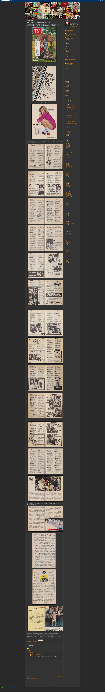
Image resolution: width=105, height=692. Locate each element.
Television (32, 641)
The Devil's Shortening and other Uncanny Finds (71, 116)
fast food (67, 243)
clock (66, 240)
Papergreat (68, 33)
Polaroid (67, 206)
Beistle (67, 157)
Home (44, 676)
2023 (67, 85)
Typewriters (67, 230)
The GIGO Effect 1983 (70, 110)
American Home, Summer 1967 (71, 114)
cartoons (67, 239)
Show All (77, 66)
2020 (67, 89)
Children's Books (68, 166)
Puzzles (67, 213)
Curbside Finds (68, 174)
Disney (67, 175)
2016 (67, 94)
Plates (67, 205)
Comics (67, 172)
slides (67, 255)
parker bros (67, 250)
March (68, 130)
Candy (67, 162)
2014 (67, 96)
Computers (67, 173)
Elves (67, 177)
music (67, 249)
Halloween (67, 185)
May (67, 127)
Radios (67, 215)
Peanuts (67, 202)
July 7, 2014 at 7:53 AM (36, 647)
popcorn (67, 252)
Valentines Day (68, 231)
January (68, 132)
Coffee (67, 171)
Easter (67, 176)
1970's (67, 146)
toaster (67, 262)
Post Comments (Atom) (34, 678)
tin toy (67, 261)
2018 (67, 91)
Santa (67, 220)
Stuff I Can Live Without (69, 223)
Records (67, 216)
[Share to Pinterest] (42, 640)
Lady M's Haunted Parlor (70, 56)
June (67, 126)
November (68, 99)
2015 (67, 95)
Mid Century (68, 195)
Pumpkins (67, 212)
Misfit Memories (68, 196)
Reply (30, 650)
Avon (66, 156)
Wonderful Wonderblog (69, 63)
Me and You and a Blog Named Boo (71, 59)
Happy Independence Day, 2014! (72, 123)
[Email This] (38, 640)
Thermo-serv (68, 229)
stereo (67, 259)
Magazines (67, 191)
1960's (67, 145)
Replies (31, 652)
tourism (67, 263)
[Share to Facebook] (41, 640)
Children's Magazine (69, 167)
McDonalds (67, 193)
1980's (30, 641)
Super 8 (67, 224)
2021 (67, 87)
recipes (67, 254)
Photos (67, 204)
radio (66, 253)
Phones (67, 203)
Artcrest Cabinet (69, 117)
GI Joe (67, 183)
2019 (67, 90)
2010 (67, 138)
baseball (67, 235)
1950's (67, 144)
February (68, 131)
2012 (67, 135)
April (67, 128)
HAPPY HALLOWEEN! (69, 64)
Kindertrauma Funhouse (69, 38)
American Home (68, 152)
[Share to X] (40, 640)
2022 (67, 86)
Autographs (67, 155)
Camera (67, 161)
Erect (67, 118)
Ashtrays (67, 154)
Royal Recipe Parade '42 (69, 45)
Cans (66, 163)
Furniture (67, 182)
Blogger (56, 684)
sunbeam (67, 260)
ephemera (67, 242)
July (67, 104)
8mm (66, 148)
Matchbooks (68, 192)
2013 (67, 134)
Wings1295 (31, 647)
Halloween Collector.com (70, 48)
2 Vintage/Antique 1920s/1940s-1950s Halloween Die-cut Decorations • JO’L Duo (71, 50)
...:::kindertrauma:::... (69, 37)
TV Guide (35, 641)
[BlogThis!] (39, 640)
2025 (67, 82)
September (68, 101)
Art (66, 153)
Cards (67, 164)
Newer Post (29, 676)
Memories (67, 194)
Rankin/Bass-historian (69, 30)
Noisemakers (68, 201)
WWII (66, 232)
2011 (67, 136)
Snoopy (67, 222)
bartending (67, 234)
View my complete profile (73, 26)
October (68, 100)
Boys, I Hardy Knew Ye (70, 109)
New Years (67, 200)
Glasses (67, 184)
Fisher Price (67, 181)
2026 (67, 81)
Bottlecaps (67, 158)
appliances (67, 233)
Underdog (67, 31)
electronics (67, 241)
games (67, 245)
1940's (67, 143)
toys (66, 264)
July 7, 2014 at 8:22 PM (38, 654)
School (67, 221)
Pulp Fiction (67, 211)
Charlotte (67, 165)
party (66, 251)
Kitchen (67, 187)
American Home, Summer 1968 (71, 124)
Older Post (60, 676)
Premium (67, 210)
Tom (32, 654)
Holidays (67, 186)
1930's (67, 142)
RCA (66, 214)
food (66, 244)
